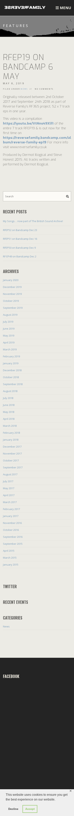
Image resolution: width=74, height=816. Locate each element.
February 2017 (11, 509)
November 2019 (12, 294)
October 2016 (11, 530)
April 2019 (8, 342)
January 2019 (10, 363)
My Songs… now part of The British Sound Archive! (33, 221)
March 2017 (10, 502)
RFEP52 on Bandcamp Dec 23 (20, 230)
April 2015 (8, 550)
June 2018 (8, 405)
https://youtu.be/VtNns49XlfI (28, 123)
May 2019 (8, 335)
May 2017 (8, 488)
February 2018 (11, 432)
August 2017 (10, 474)
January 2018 (10, 439)
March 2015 (10, 557)
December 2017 (12, 446)
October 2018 (11, 377)
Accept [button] (30, 808)
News (24, 89)
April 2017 (8, 495)
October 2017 (11, 460)
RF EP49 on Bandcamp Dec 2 (19, 256)
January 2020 (10, 280)
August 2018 (10, 391)
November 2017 (12, 453)
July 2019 (8, 321)
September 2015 (12, 544)
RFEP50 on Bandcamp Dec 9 (19, 247)
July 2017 (8, 481)
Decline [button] (13, 808)
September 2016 (12, 537)
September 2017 (12, 467)
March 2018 (10, 426)
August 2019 (10, 314)
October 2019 (11, 301)
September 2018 (12, 384)
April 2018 (8, 419)
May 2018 (8, 412)
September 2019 (12, 308)
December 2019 (12, 287)
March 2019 (10, 349)
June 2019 (8, 328)
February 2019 (11, 356)
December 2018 (12, 370)
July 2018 (8, 398)
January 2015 (10, 564)
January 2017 (10, 516)
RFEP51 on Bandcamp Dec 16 (20, 239)
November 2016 (12, 523)
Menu (65, 7)
